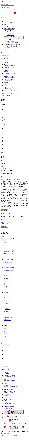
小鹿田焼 (6, 278)
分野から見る (10, 33)
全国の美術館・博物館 (12, 44)
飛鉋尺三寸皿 (7, 295)
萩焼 (2, 213)
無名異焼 (6, 311)
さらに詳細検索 (5, 7)
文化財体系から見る (12, 30)
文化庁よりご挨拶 (8, 79)
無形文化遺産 (10, 41)
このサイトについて (9, 22)
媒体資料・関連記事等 (9, 76)
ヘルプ (5, 84)
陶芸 (2, 166)
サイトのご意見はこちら (10, 90)
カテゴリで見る (9, 28)
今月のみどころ (11, 47)
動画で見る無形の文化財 (13, 42)
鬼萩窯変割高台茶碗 (9, 253)
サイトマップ (7, 88)
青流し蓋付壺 (7, 320)
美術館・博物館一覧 (12, 46)
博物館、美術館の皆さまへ (11, 77)
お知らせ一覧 (7, 82)
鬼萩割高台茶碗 (8, 262)
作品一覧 (9, 27)
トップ (5, 61)
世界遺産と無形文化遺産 (13, 37)
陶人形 (5, 287)
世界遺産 (9, 39)
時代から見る (10, 31)
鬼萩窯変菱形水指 (8, 270)
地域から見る (10, 35)
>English (6, 24)
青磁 (5, 328)
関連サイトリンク (8, 87)
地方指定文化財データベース (8, 216)
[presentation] (1, 238)
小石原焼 (6, 303)
